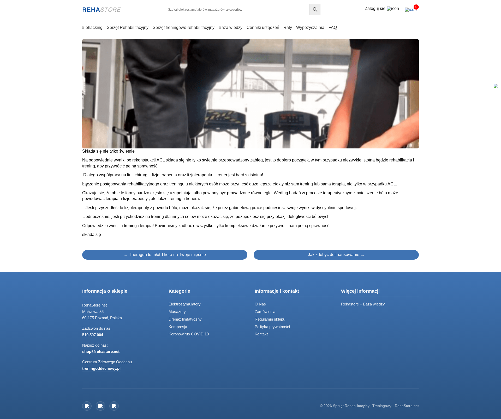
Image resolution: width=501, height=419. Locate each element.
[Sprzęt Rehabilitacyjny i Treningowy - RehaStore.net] (101, 9)
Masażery (177, 312)
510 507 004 (92, 335)
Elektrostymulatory (185, 304)
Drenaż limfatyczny (185, 319)
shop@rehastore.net (101, 351)
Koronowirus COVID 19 (189, 334)
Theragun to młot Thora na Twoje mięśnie (165, 254)
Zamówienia (265, 312)
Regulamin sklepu (270, 319)
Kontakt (261, 334)
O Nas (260, 304)
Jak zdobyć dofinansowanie (336, 254)
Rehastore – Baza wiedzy (363, 304)
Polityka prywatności (272, 327)
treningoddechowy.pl (101, 368)
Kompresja (178, 327)
